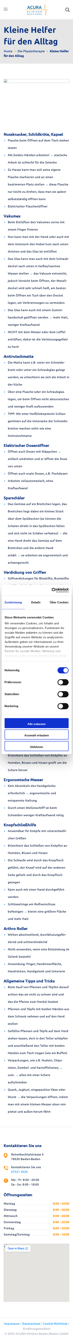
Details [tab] (36, 602)
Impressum (12, 1323)
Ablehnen (36, 747)
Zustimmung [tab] (13, 602)
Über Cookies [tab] (59, 602)
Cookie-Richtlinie (55, 1323)
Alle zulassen (36, 724)
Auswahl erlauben (36, 735)
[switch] (63, 682)
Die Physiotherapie (31, 51)
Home (8, 51)
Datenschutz (31, 1323)
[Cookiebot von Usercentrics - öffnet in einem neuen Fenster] (52, 590)
